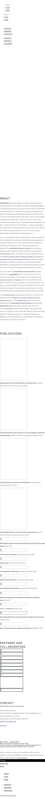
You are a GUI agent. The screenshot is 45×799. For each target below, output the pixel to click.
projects (2, 280)
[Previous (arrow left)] (1, 766)
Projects (7, 28)
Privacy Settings (22, 758)
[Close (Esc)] (1, 763)
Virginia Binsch (22, 300)
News (8, 10)
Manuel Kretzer (5, 254)
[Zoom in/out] (7, 763)
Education (8, 34)
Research (7, 31)
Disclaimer (3, 725)
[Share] (3, 763)
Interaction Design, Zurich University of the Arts (15, 259)
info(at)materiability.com (8, 721)
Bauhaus (9, 308)
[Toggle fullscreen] (5, 763)
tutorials (9, 280)
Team (8, 7)
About (8, 5)
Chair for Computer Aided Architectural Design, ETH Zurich (22, 256)
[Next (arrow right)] (3, 766)
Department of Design (19, 297)
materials (18, 280)
